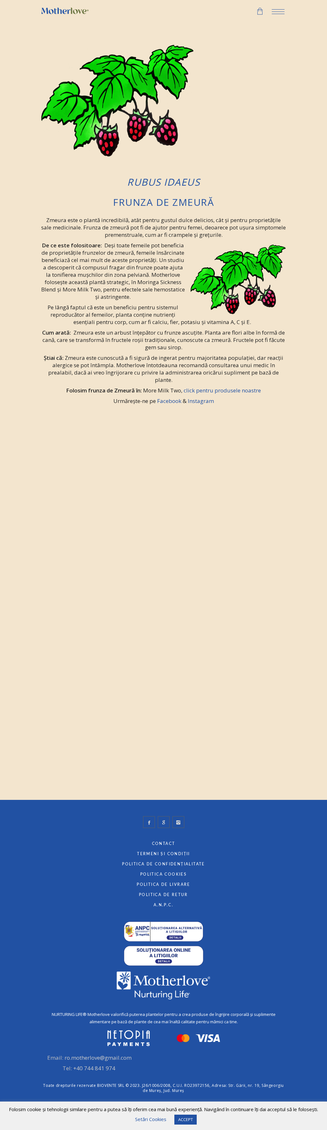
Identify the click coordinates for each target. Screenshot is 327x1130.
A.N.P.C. (163, 905)
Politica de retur (163, 895)
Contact (163, 844)
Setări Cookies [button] (150, 1119)
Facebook (169, 401)
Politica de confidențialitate (163, 864)
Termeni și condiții (163, 854)
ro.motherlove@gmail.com (98, 1057)
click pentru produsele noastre (222, 390)
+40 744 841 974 (94, 1068)
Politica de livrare (163, 884)
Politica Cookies (163, 874)
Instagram (201, 401)
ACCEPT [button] (185, 1119)
